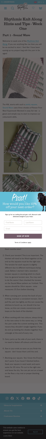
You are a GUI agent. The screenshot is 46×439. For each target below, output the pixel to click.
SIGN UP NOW (23, 236)
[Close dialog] (44, 194)
